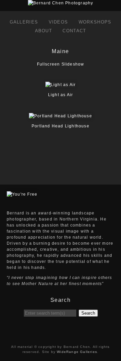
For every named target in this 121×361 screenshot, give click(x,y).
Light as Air (60, 94)
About (43, 30)
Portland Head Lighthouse (60, 126)
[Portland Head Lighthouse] (60, 116)
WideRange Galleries (77, 352)
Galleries (24, 22)
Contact (74, 30)
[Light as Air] (60, 84)
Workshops (95, 22)
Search (88, 313)
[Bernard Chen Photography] (60, 3)
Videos (58, 22)
